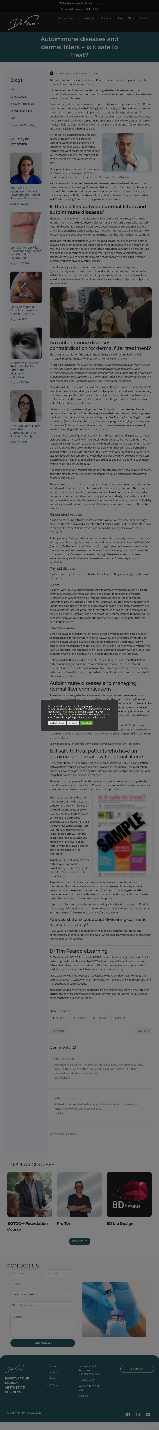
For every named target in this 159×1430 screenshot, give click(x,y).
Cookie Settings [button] (57, 722)
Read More (67, 711)
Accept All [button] (86, 722)
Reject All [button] (73, 722)
